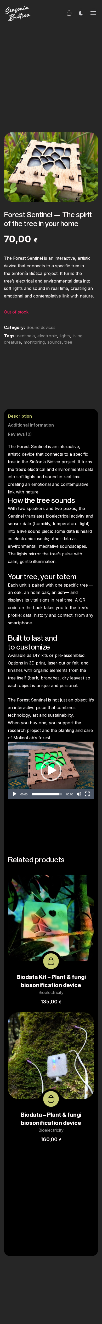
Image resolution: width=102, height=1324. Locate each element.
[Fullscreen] (87, 794)
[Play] (14, 794)
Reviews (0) (20, 434)
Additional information (31, 425)
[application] (51, 770)
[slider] (47, 794)
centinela (26, 335)
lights (65, 335)
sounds (54, 342)
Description (20, 416)
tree (68, 342)
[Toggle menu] (93, 13)
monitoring (34, 342)
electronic (47, 335)
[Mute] (79, 794)
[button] (88, 142)
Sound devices (40, 327)
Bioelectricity (51, 992)
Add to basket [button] (51, 961)
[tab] (47, 417)
